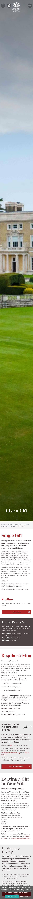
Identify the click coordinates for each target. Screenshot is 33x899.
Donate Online (16, 612)
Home (3, 524)
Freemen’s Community (14, 524)
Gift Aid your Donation (16, 766)
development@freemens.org (10, 753)
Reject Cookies (24, 896)
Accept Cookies (11, 896)
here (10, 745)
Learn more (24, 892)
